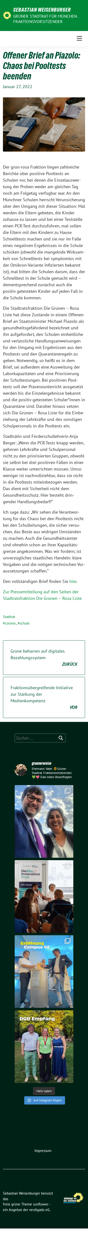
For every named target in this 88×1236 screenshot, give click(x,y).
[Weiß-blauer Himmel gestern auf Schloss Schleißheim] (44, 821)
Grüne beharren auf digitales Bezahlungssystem (44, 657)
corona (10, 623)
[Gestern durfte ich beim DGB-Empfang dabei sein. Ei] (44, 1046)
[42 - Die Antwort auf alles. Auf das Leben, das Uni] (44, 971)
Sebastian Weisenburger (42, 10)
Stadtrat (9, 616)
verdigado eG (39, 1209)
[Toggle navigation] (79, 39)
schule (25, 623)
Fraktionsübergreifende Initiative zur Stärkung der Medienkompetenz (44, 697)
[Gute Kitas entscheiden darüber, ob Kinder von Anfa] (44, 896)
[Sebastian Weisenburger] (7, 15)
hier (73, 581)
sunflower (40, 1204)
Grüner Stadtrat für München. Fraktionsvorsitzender (45, 19)
